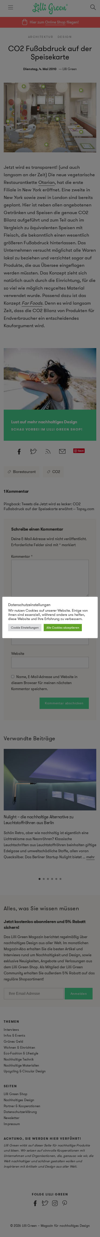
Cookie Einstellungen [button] (25, 627)
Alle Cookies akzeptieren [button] (63, 627)
